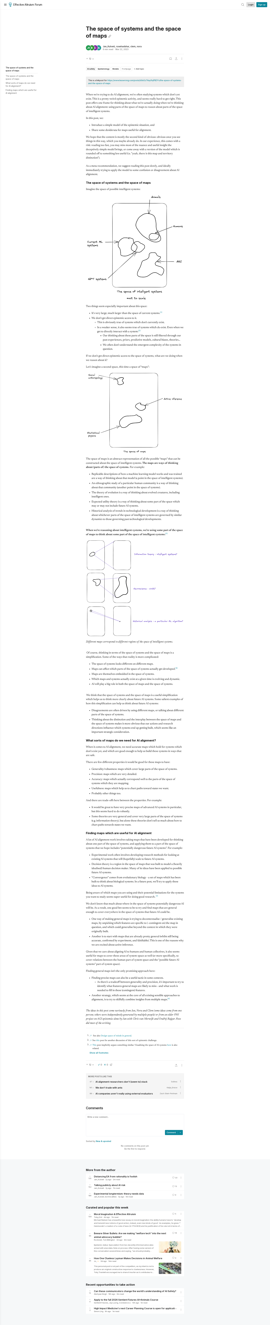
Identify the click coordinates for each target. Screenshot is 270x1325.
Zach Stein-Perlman (168, 1093)
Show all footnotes (99, 1053)
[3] (166, 533)
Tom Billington (109, 1240)
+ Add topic (139, 69)
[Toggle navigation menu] (5, 4)
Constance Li (125, 1303)
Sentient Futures (101, 1303)
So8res (174, 1081)
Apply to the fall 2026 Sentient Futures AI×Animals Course (126, 1299)
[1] (161, 312)
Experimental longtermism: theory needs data (119, 1193)
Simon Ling (98, 1311)
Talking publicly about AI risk (109, 1185)
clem (133, 46)
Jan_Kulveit (109, 46)
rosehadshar (122, 46)
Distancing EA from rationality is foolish (115, 1176)
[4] (176, 668)
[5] (157, 896)
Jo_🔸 (96, 1261)
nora (139, 46)
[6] (169, 999)
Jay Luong (113, 1303)
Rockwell (98, 1240)
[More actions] (182, 58)
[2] (139, 331)
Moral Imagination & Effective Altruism (115, 1214)
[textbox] (134, 1122)
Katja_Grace (172, 1087)
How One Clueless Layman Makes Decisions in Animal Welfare (128, 1258)
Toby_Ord (98, 1217)
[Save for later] (170, 58)
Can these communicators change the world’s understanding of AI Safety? (135, 1291)
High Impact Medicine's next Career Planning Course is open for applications (136, 1308)
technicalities (111, 1197)
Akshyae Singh (100, 1294)
